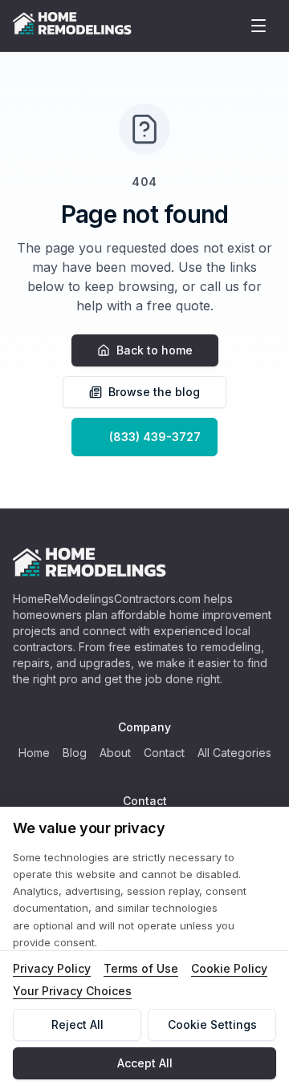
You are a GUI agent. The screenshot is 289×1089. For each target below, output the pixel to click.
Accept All (145, 1063)
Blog (75, 752)
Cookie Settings (212, 1024)
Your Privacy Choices (72, 991)
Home (34, 752)
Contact (164, 752)
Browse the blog (154, 392)
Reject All (77, 1024)
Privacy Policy (52, 968)
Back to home (154, 350)
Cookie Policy (229, 968)
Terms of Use (141, 968)
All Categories (234, 752)
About (115, 752)
